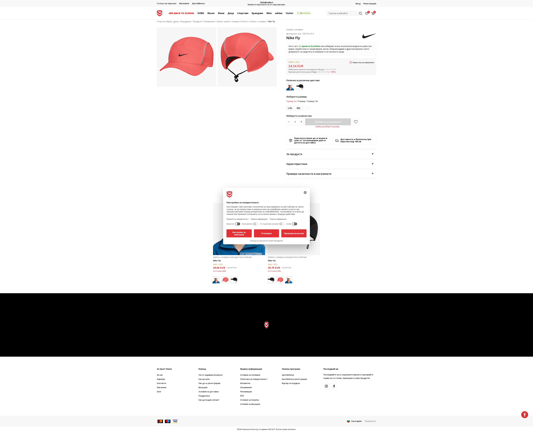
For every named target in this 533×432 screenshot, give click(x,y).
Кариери (161, 379)
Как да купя (203, 379)
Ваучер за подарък (291, 383)
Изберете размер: (296, 96)
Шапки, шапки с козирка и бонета (232, 21)
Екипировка (209, 21)
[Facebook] (334, 386)
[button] (195, 13)
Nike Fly (217, 260)
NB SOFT (271, 429)
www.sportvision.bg (250, 429)
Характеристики (296, 164)
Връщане (203, 387)
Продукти (197, 21)
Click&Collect (266, 2)
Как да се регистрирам (209, 383)
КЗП (242, 395)
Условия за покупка (249, 400)
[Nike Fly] (225, 279)
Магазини (161, 387)
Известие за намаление (363, 62)
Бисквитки (245, 383)
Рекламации (246, 391)
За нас (160, 375)
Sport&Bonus (288, 375)
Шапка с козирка (258, 21)
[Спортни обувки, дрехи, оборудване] (159, 12)
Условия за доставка (208, 391)
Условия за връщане (250, 404)
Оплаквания (246, 387)
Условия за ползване (250, 375)
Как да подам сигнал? (208, 400)
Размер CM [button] (312, 101)
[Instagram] (326, 386)
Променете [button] (370, 421)
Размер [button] (301, 101)
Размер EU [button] (291, 101)
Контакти (161, 383)
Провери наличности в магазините (308, 173)
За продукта (294, 154)
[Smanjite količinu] (288, 121)
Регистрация (369, 3)
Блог (159, 391)
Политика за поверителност (253, 379)
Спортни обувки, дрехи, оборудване (174, 21)
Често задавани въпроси (210, 375)
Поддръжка (204, 395)
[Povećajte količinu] (301, 121)
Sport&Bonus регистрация (294, 379)
